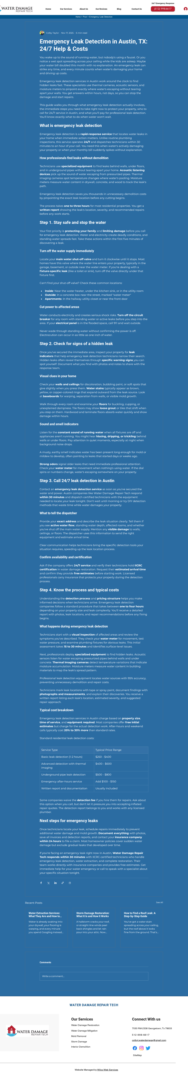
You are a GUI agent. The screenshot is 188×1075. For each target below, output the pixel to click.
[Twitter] (148, 1048)
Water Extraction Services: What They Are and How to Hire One (44, 915)
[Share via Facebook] (41, 882)
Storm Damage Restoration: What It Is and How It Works (92, 915)
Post (85, 17)
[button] (66, 9)
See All (159, 902)
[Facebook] (135, 1048)
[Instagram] (141, 1048)
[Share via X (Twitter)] (48, 882)
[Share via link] (62, 882)
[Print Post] (69, 882)
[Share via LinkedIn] (55, 882)
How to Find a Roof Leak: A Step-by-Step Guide (140, 915)
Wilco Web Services (107, 1069)
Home (78, 17)
